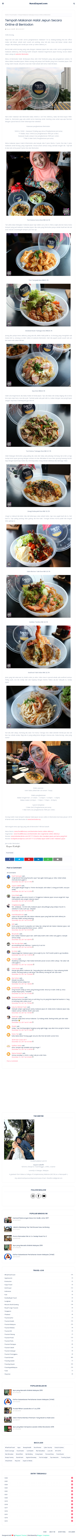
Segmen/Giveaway (31, 1457)
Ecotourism (39, 1281)
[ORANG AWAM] (8, 1401)
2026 (38, 1478)
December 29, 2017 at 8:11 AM (22, 1022)
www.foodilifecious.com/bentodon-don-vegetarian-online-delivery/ (37, 834)
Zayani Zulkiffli (10, 29)
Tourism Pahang (39, 1334)
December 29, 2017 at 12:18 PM (22, 1049)
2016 (39, 1511)
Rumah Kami (19, 1457)
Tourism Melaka (39, 1328)
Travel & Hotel (39, 1357)
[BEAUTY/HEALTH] (8, 1420)
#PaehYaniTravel (39, 1275)
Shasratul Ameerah (18, 997)
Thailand (39, 1314)
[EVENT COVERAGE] (8, 1392)
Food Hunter (13, 15)
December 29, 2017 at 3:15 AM (22, 993)
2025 (39, 1481)
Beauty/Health (27, 1447)
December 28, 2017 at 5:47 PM (22, 911)
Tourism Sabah (39, 1347)
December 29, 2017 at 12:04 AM (22, 974)
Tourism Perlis (39, 1341)
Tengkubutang (16, 905)
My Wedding (29, 1454)
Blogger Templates (43, 1535)
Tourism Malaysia (39, 1324)
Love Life (50, 1451)
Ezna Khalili (15, 895)
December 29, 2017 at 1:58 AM (22, 984)
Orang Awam (39, 1454)
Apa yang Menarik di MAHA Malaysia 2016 (28, 1245)
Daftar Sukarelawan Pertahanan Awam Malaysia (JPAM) (33, 1254)
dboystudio (15, 934)
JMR (13, 924)
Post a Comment (12, 1061)
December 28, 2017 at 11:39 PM (22, 955)
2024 (39, 1484)
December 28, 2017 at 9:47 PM (22, 947)
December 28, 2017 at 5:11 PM (22, 882)
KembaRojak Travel (39, 1298)
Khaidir (14, 1026)
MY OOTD (58, 1451)
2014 (39, 1518)
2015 (39, 1514)
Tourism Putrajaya (39, 1344)
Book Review (37, 1447)
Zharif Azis (15, 1017)
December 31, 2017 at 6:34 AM (22, 1057)
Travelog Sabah (39, 1361)
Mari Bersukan (9, 1454)
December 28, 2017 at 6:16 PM (22, 920)
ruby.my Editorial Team (19, 1007)
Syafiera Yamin (16, 1045)
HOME (45, 1532)
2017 (39, 1508)
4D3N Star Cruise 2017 (19, 1040)
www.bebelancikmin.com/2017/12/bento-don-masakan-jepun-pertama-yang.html (39, 836)
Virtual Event (8, 1461)
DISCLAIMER (72, 1532)
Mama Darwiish (17, 1053)
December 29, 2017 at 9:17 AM (22, 1030)
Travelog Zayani (39, 1364)
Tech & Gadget (43, 1457)
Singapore (39, 1311)
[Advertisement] (38, 1098)
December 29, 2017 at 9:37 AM (22, 1042)
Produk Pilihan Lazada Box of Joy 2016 (26, 1409)
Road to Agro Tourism (39, 1308)
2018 (39, 1504)
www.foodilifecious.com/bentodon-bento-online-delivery (33, 831)
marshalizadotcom (18, 914)
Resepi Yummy (9, 1457)
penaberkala (16, 988)
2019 (39, 1501)
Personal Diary (49, 1454)
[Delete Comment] (32, 882)
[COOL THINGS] (8, 1411)
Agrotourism (39, 1278)
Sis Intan (14, 951)
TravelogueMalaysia (39, 1367)
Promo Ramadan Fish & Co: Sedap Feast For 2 (30, 1236)
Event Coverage (9, 1451)
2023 (39, 1488)
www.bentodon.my (34, 819)
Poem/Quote (60, 1454)
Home (7, 15)
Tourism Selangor (39, 1351)
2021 (39, 1494)
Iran (39, 1294)
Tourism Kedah (39, 1321)
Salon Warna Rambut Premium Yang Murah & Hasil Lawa (33, 1418)
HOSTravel (39, 1288)
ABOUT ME (52, 1532)
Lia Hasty (15, 959)
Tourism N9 (39, 1331)
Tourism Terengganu (39, 1354)
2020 (39, 1498)
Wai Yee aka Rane (17, 943)
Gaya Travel (39, 1285)
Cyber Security (48, 1447)
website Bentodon (22, 54)
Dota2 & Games (59, 1447)
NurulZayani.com (38, 3)
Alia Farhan (15, 978)
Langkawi (39, 1301)
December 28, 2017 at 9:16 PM (22, 930)
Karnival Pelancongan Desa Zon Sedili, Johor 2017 (31, 1218)
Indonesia (39, 1291)
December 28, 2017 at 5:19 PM (22, 901)
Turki (39, 1371)
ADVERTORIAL (62, 1532)
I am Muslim (30, 1451)
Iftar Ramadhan (40, 1451)
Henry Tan (15, 1034)
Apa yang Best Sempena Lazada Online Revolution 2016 (33, 1427)
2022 (39, 1491)
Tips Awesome (54, 1457)
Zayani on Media (27, 1461)
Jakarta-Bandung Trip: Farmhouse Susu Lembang (31, 1227)
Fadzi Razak (15, 968)
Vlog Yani (39, 1374)
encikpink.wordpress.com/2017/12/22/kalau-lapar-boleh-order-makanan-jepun (38, 839)
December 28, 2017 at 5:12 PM (22, 891)
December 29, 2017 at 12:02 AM (22, 965)
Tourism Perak (39, 1338)
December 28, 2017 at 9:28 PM (22, 939)
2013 (39, 1521)
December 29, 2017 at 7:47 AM (22, 1013)
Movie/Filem (19, 1454)
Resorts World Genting (39, 1304)
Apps (18, 1447)
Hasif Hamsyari (17, 876)
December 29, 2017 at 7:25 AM (22, 1003)
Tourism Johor (39, 1318)
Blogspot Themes (20, 1535)
